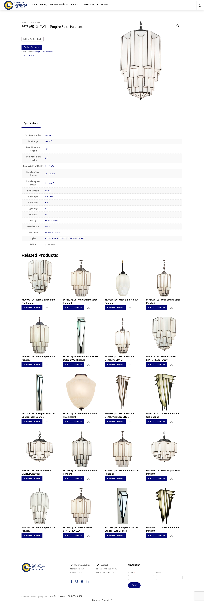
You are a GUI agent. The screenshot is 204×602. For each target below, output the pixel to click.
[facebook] (72, 581)
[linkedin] (87, 581)
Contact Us (102, 4)
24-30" (48, 141)
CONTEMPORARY (76, 238)
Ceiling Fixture (34, 22)
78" (46, 158)
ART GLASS (50, 238)
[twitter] (82, 581)
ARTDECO (61, 238)
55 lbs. (48, 190)
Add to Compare (32, 47)
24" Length (50, 173)
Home (34, 4)
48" (46, 149)
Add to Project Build (32, 39)
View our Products (59, 4)
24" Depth (49, 183)
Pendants (49, 52)
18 (46, 214)
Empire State (51, 220)
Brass (47, 226)
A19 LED (49, 196)
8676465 (49, 135)
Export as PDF (28, 55)
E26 (47, 202)
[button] (177, 25)
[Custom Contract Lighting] (15, 5)
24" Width (50, 166)
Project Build (88, 4)
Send (134, 585)
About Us (75, 4)
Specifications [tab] (31, 123)
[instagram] (77, 581)
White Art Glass (52, 232)
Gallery (43, 4)
